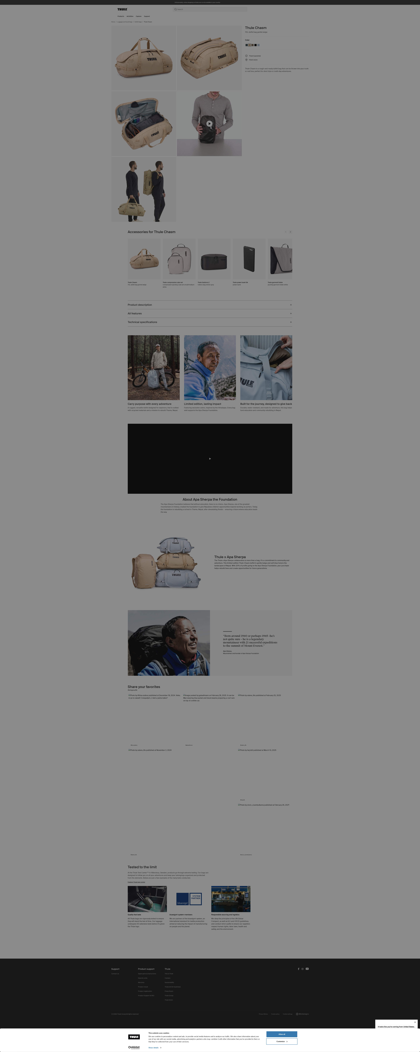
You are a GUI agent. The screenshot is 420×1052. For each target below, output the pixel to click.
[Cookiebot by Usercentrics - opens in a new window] (134, 1047)
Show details (153, 1048)
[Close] (415, 1022)
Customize (280, 1041)
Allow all (282, 1034)
